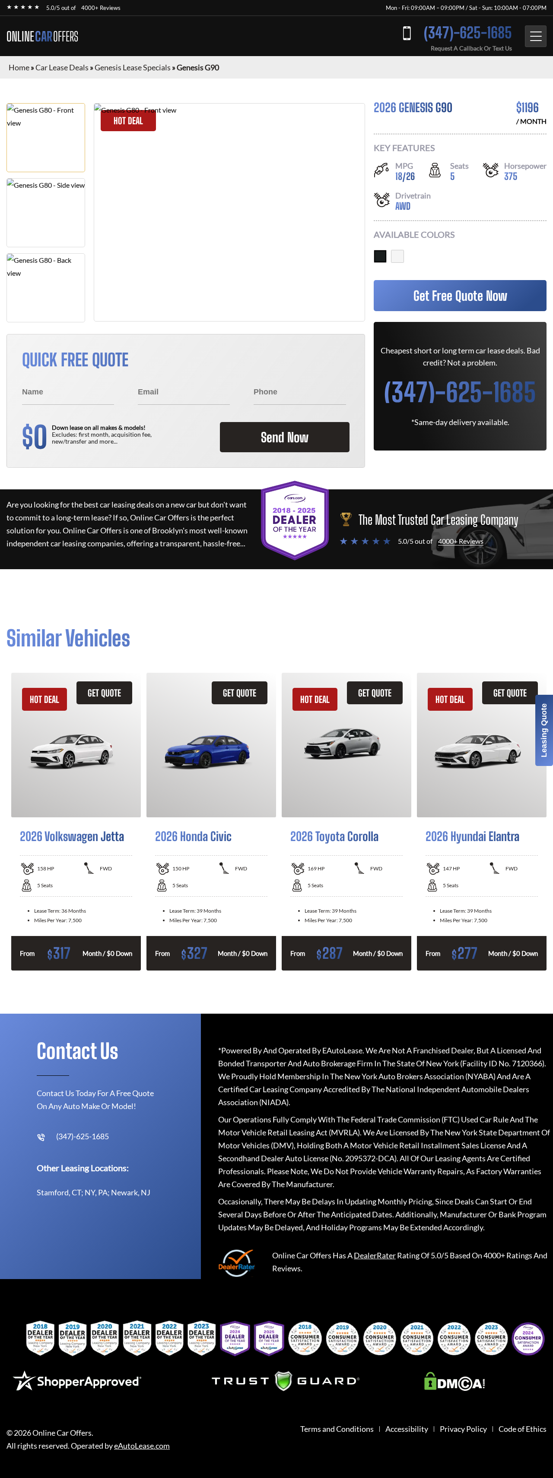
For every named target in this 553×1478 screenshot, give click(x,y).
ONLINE (42, 36)
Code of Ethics (523, 1429)
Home (19, 67)
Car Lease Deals (62, 67)
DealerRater (375, 1255)
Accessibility (406, 1429)
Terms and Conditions (337, 1429)
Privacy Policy (463, 1429)
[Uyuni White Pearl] (397, 256)
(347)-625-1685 (468, 32)
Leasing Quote (544, 730)
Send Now (284, 437)
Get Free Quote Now (460, 295)
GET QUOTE (104, 692)
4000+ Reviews (101, 7)
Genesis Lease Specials (133, 67)
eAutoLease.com (142, 1446)
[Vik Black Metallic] (380, 256)
